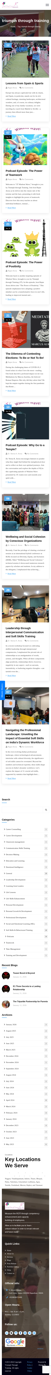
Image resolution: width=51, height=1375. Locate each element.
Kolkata (22, 1172)
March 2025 (26, 1050)
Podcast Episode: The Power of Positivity (24, 264)
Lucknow (34, 1175)
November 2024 (26, 1062)
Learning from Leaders (26, 886)
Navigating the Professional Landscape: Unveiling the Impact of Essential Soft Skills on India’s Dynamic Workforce (25, 736)
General (26, 873)
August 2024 (26, 1075)
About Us (10, 1254)
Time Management (26, 949)
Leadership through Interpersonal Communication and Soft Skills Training (25, 632)
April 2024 (26, 1100)
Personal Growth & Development (26, 911)
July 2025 (26, 1037)
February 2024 (26, 1113)
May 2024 (26, 1094)
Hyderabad (38, 1172)
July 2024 (26, 1081)
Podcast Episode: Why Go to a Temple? (25, 447)
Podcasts (27, 936)
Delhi (7, 1172)
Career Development (26, 836)
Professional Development (26, 918)
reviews (40, 1349)
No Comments (27, 88)
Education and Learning (26, 861)
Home (13, 26)
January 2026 (26, 1025)
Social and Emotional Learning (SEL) (26, 924)
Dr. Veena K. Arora (15, 454)
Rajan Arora (12, 88)
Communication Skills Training (26, 848)
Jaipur (27, 1175)
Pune (17, 1175)
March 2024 (26, 1106)
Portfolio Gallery (13, 1267)
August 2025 (26, 1031)
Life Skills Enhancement (26, 899)
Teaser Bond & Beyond (24, 973)
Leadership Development (26, 880)
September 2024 (26, 1069)
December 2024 (26, 1056)
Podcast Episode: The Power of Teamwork (24, 172)
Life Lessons (26, 892)
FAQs (9, 1270)
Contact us (10, 1273)
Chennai (29, 1172)
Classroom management (26, 842)
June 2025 (26, 1043)
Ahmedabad (9, 1175)
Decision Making (26, 854)
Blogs (9, 1260)
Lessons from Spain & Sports (24, 83)
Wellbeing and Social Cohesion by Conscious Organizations (25, 538)
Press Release (11, 1264)
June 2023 (26, 1138)
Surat (22, 1175)
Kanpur (42, 1175)
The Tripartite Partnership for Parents (30, 1001)
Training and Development (26, 955)
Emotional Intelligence (26, 867)
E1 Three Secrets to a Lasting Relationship (27, 988)
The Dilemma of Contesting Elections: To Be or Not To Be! (25, 355)
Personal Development (26, 905)
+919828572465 (15, 1297)
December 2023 (26, 1125)
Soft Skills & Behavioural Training (26, 930)
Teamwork (26, 943)
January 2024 (26, 1119)
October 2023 (26, 1132)
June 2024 (26, 1088)
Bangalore (14, 1172)
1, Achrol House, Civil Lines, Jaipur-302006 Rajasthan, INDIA (26, 1291)
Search (6, 799)
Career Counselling (26, 829)
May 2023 (26, 1144)
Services (10, 1257)
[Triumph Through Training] (10, 5)
